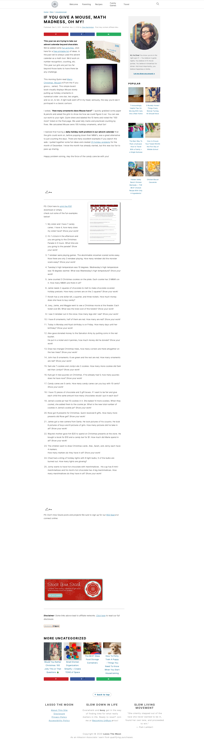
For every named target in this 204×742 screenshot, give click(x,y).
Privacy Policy (59, 717)
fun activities (68, 48)
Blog (52, 12)
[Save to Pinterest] (56, 34)
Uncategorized (61, 12)
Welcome (73, 4)
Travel (126, 4)
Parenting (86, 4)
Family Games (113, 4)
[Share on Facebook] (82, 34)
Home (46, 12)
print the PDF (66, 206)
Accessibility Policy (59, 720)
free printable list (61, 51)
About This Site (59, 710)
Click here (101, 615)
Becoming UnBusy (102, 720)
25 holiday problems (100, 142)
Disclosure (59, 714)
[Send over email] (108, 34)
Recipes (99, 4)
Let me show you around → (144, 73)
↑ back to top (102, 695)
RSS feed (110, 515)
